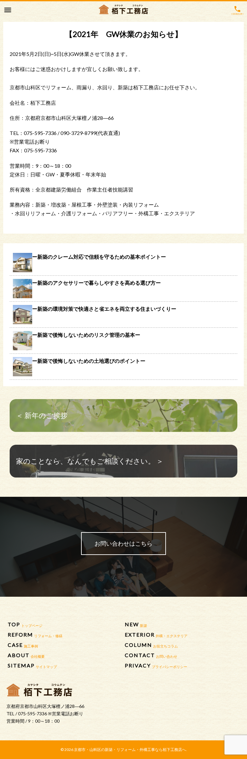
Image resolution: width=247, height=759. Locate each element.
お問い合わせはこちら (123, 543)
